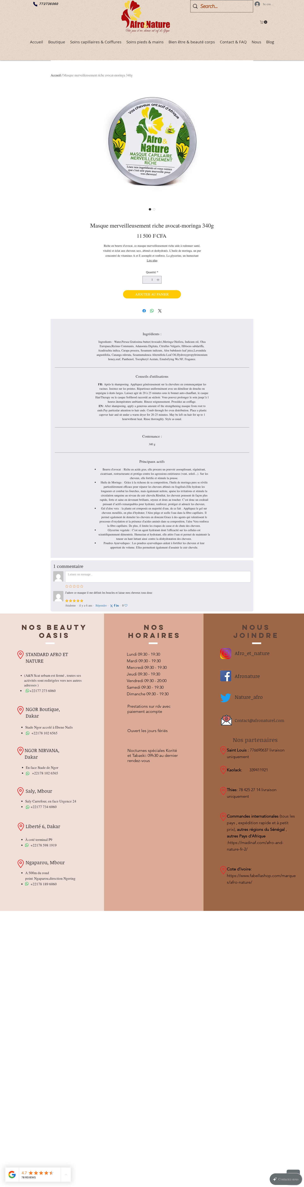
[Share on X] (159, 310)
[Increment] (158, 279)
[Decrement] (145, 279)
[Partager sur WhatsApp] (152, 310)
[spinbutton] (152, 279)
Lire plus (152, 260)
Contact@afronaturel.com (259, 720)
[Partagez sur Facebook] (144, 310)
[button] (264, 22)
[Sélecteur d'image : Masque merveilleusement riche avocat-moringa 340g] (150, 209)
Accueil (56, 75)
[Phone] (35, 4)
